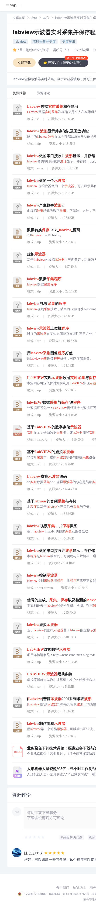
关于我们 (62, 887)
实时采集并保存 (44, 41)
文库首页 (19, 18)
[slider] (34, 837)
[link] (19, 18)
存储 (34, 18)
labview (20, 41)
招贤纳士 (79, 887)
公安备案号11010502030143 (41, 894)
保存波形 (68, 41)
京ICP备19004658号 (76, 894)
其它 (46, 18)
